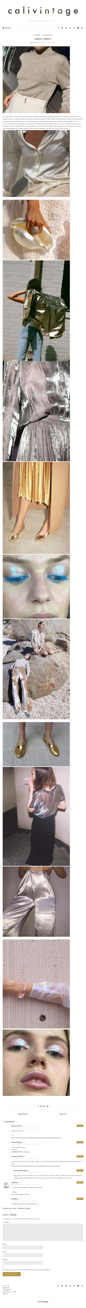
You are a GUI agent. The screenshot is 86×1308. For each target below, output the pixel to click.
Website (5, 1259)
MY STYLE (6, 1286)
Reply (80, 1125)
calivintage (43, 1301)
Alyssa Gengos (17, 1142)
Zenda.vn (15, 1199)
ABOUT (5, 1294)
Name (5, 1244)
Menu (8, 28)
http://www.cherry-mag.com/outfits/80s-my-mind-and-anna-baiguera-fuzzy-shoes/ (36, 1138)
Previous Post (23, 1114)
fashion (37, 35)
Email (5, 1252)
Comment (6, 1222)
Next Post (63, 1114)
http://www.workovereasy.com (21, 1194)
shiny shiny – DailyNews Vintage (19, 1208)
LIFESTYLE (7, 1292)
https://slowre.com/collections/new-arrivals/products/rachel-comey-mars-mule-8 (36, 1166)
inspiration (47, 35)
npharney (15, 1182)
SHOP (14, 1292)
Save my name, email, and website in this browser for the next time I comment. (26, 1270)
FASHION (6, 1288)
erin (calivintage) (21, 1170)
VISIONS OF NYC (17, 1152)
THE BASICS (7, 1290)
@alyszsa (27, 1152)
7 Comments (51, 42)
